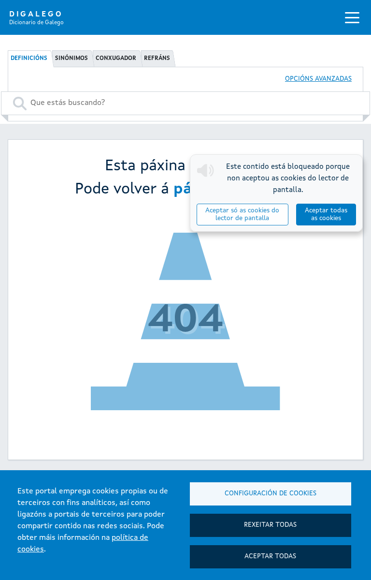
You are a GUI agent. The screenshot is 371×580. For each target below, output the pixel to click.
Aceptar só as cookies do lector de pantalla (242, 215)
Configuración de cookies (270, 494)
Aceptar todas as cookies (326, 215)
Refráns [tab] (157, 58)
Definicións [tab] (29, 58)
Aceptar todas (270, 556)
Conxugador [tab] (116, 58)
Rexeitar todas (270, 525)
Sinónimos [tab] (71, 58)
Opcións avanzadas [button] (318, 79)
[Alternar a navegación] (352, 17)
